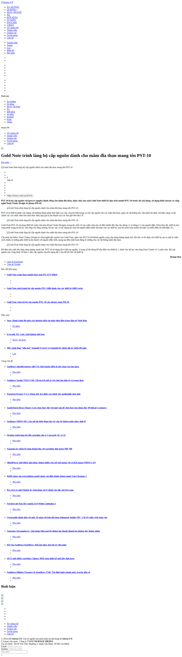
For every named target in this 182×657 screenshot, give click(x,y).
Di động (10, 104)
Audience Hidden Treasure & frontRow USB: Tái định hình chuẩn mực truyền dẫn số (48, 572)
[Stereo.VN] (7, 2)
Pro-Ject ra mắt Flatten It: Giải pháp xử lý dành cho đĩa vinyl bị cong (40, 490)
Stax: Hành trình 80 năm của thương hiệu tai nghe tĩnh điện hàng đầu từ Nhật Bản (47, 320)
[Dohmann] (2, 595)
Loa (8, 48)
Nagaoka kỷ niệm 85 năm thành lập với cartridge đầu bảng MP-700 (39, 449)
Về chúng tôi (12, 27)
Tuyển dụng (12, 35)
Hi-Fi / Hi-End (13, 106)
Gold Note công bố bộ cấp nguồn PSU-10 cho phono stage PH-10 (38, 302)
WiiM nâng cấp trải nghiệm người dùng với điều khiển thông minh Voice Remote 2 (47, 476)
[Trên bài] (2, 148)
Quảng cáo (12, 33)
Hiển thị (10, 50)
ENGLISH (12, 22)
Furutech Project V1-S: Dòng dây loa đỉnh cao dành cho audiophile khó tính (43, 394)
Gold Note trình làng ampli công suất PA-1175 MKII (32, 274)
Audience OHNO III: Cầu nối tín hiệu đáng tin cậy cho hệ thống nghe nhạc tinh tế (46, 421)
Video (9, 122)
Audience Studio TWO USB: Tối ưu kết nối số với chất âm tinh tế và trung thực (45, 380)
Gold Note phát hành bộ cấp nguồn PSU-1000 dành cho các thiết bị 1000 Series (45, 288)
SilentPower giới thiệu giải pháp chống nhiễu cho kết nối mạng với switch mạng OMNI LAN (51, 462)
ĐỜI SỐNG (12, 17)
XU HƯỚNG (13, 7)
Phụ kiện (11, 53)
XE (8, 15)
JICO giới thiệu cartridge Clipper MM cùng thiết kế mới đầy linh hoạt (40, 558)
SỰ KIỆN (11, 20)
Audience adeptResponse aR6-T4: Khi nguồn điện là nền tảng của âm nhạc (43, 366)
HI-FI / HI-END (14, 12)
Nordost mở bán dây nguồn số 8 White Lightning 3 (31, 503)
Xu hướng (11, 101)
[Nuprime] (2, 601)
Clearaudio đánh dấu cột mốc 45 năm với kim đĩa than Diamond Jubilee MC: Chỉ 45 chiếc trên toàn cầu (57, 517)
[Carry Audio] (2, 598)
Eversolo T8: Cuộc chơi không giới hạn (26, 334)
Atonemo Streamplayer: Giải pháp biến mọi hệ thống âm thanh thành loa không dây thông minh (53, 531)
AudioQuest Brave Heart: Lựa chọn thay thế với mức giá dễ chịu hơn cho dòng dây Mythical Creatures (56, 408)
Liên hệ (10, 38)
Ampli (10, 45)
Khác (9, 119)
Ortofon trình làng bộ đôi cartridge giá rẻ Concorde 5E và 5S (36, 435)
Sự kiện (10, 114)
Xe (8, 109)
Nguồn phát (12, 42)
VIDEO (10, 25)
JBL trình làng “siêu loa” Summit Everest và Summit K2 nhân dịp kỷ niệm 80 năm (46, 348)
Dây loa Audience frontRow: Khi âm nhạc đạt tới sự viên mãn (36, 545)
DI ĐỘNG (12, 10)
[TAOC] (2, 604)
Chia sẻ (15, 262)
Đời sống (11, 112)
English (10, 117)
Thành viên (12, 30)
